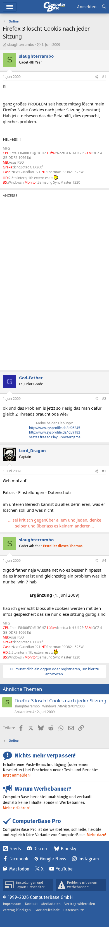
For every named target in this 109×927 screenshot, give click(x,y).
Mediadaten (51, 904)
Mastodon (19, 869)
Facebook (18, 858)
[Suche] (104, 7)
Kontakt (31, 904)
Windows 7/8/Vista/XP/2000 (63, 706)
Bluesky (68, 848)
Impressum (12, 904)
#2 (104, 398)
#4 (104, 560)
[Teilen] (96, 77)
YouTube (64, 869)
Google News (53, 858)
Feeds (15, 848)
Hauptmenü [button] (10, 7)
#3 (104, 471)
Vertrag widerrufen (79, 904)
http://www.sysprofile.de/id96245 (54, 427)
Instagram (88, 858)
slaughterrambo (20, 44)
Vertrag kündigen (17, 910)
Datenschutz (73, 910)
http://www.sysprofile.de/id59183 (54, 432)
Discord (41, 848)
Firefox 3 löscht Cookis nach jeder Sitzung (60, 700)
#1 (104, 76)
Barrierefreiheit (47, 910)
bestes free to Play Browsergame (54, 437)
